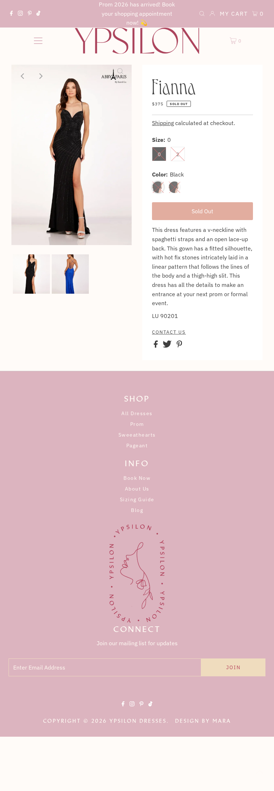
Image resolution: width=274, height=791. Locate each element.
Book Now (137, 478)
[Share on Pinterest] (179, 345)
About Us (137, 489)
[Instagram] (20, 14)
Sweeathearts (137, 435)
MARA (222, 721)
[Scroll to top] (260, 777)
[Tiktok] (38, 14)
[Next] (40, 76)
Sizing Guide (137, 499)
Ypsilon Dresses (138, 721)
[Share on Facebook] (156, 345)
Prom (137, 424)
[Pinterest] (30, 14)
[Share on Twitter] (168, 345)
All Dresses (137, 413)
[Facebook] (11, 14)
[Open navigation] (38, 41)
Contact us (169, 332)
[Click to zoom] (120, 76)
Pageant (137, 445)
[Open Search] (202, 14)
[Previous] (23, 76)
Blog (137, 510)
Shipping (163, 122)
